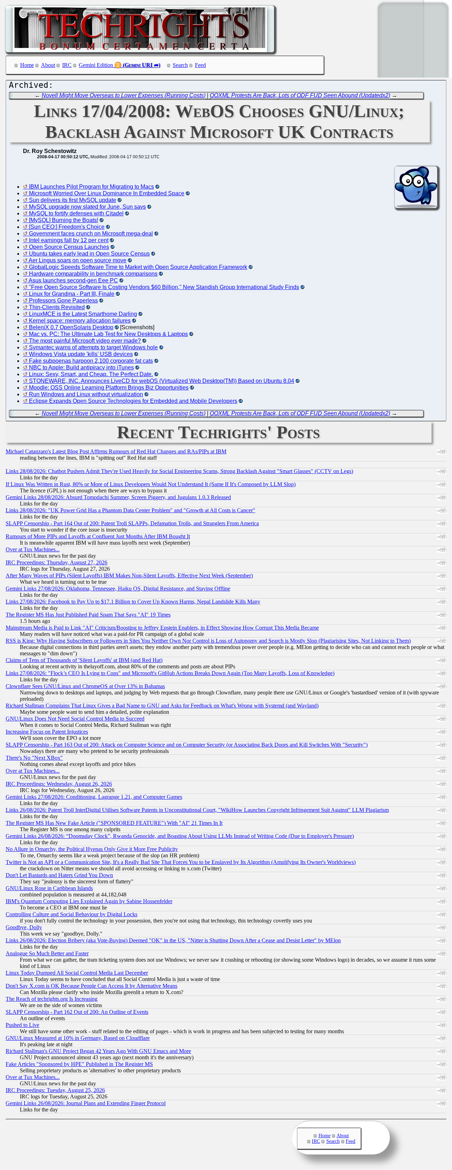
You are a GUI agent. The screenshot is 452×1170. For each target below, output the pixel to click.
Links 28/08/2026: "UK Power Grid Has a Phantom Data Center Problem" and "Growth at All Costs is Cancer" (130, 510)
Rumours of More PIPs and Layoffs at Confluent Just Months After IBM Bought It (98, 536)
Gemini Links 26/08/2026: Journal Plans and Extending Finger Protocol (86, 1103)
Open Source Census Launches (69, 247)
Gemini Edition (96, 65)
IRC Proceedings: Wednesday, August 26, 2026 (59, 784)
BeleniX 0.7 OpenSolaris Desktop (71, 327)
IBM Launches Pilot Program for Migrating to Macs (91, 187)
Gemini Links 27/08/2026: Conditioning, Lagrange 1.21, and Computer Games (94, 797)
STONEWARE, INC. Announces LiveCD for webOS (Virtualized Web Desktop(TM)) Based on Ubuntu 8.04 (161, 381)
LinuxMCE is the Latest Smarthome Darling (83, 314)
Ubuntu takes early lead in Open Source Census (89, 254)
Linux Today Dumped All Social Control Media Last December (77, 973)
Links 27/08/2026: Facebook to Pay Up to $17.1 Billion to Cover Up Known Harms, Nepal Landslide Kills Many (133, 602)
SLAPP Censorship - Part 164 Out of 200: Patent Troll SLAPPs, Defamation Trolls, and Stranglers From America (132, 523)
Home (27, 65)
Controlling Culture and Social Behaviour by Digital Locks (71, 914)
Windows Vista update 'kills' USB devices (81, 354)
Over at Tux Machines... (33, 549)
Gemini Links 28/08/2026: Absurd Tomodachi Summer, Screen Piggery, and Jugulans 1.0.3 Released (118, 497)
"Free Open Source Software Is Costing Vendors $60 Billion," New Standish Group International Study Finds (164, 287)
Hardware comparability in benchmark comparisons (93, 274)
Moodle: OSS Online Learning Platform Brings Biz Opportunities (109, 388)
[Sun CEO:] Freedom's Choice (67, 227)
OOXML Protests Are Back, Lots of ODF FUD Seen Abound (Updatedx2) (300, 95)
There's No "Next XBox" (34, 758)
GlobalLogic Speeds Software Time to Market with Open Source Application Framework (138, 267)
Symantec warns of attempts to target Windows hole (93, 347)
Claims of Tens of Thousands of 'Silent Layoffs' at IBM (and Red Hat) (84, 660)
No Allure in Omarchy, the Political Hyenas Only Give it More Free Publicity (92, 849)
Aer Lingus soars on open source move (77, 260)
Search (180, 65)
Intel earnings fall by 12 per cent (68, 240)
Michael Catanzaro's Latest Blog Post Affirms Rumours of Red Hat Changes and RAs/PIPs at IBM (116, 451)
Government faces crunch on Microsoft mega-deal (91, 234)
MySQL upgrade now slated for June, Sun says (87, 207)
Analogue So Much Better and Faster (47, 953)
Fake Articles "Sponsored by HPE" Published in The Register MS (79, 1064)
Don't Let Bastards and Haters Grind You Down (59, 875)
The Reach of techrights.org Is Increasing (51, 999)
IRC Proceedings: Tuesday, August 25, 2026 (55, 1090)
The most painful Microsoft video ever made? (85, 341)
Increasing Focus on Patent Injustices (47, 732)
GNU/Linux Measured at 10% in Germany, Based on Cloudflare (78, 1038)
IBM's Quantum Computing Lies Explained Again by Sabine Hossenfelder (89, 901)
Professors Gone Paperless (63, 301)
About (48, 65)
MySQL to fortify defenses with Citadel (76, 213)
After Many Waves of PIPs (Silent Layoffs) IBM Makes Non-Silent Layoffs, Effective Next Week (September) (129, 575)
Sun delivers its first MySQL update (72, 200)
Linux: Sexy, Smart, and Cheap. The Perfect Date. (91, 374)
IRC (67, 65)
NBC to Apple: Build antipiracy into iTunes (81, 367)
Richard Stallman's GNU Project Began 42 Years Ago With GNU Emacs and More (98, 1051)
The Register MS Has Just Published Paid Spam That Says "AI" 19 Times (88, 615)
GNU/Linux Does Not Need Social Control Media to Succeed (75, 719)
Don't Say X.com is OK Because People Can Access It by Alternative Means (91, 986)
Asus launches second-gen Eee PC (73, 280)
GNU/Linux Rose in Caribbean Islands (49, 888)
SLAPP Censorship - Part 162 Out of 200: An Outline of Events (77, 1012)
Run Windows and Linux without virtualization (86, 394)
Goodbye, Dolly (24, 927)
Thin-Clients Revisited (57, 307)
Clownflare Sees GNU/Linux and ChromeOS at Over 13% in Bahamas (85, 686)
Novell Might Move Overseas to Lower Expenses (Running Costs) (124, 95)
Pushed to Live (22, 1025)
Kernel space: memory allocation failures (80, 321)
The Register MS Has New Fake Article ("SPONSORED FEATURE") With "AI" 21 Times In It (114, 823)
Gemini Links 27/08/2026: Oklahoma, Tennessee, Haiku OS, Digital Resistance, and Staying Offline (118, 589)
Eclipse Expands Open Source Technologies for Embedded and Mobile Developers (133, 401)
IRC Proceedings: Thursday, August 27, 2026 (56, 562)
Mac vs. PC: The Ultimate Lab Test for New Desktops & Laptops (108, 334)
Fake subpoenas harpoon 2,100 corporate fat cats (91, 361)
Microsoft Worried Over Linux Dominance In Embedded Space (106, 193)
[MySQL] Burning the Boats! (63, 220)
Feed (200, 65)
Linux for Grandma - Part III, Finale (71, 294)
